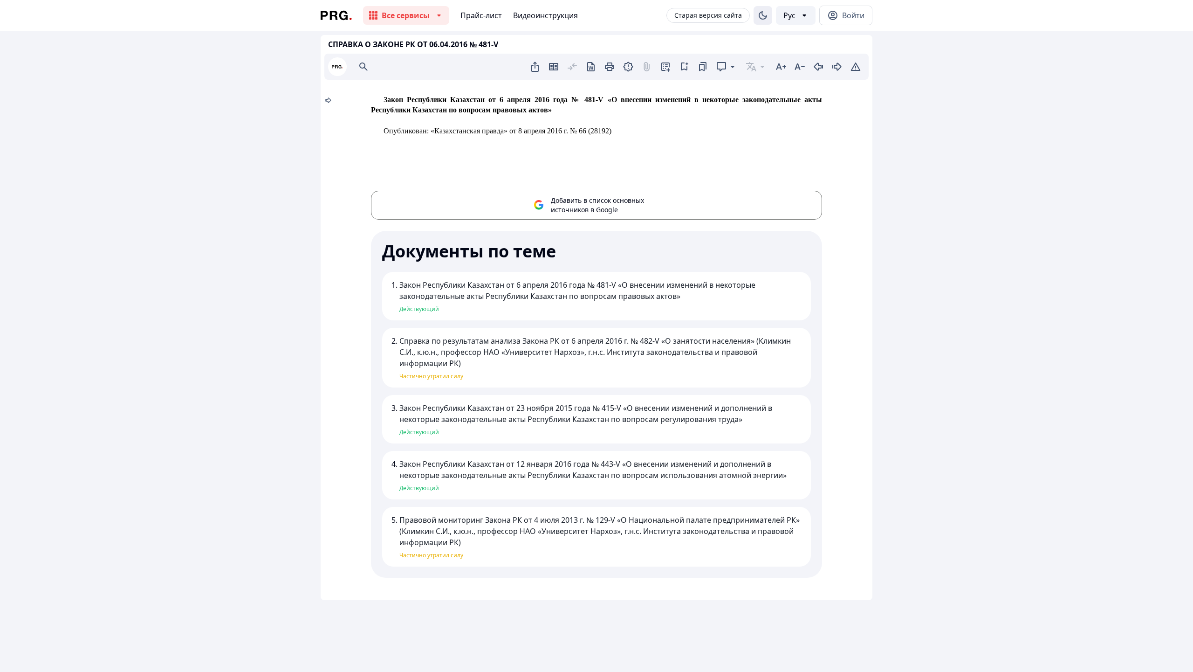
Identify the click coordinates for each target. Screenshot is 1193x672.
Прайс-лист (481, 15)
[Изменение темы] (763, 15)
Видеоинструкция (545, 15)
